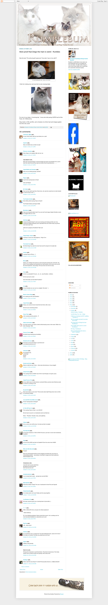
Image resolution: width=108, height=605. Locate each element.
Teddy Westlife (26, 491)
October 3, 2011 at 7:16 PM (29, 165)
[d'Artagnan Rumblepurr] (73, 143)
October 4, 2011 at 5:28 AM (29, 375)
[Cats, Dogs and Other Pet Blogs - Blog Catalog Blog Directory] (78, 360)
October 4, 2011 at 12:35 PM (29, 426)
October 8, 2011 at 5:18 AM (29, 503)
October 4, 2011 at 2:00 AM (29, 318)
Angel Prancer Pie (27, 380)
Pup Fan (25, 523)
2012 (71, 302)
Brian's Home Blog (27, 294)
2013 (71, 300)
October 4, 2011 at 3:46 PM (29, 436)
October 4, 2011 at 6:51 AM (29, 395)
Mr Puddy (25, 189)
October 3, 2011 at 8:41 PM (29, 173)
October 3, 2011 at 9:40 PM (29, 194)
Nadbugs (25, 559)
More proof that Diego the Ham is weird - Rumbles (78, 331)
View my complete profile (74, 69)
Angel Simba (26, 303)
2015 (71, 296)
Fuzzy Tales (26, 314)
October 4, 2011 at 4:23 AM (29, 358)
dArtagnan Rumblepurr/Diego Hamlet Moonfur (79, 59)
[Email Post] (51, 127)
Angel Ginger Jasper (28, 235)
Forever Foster (26, 332)
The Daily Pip (26, 430)
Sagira (24, 541)
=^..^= (24, 508)
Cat (24, 286)
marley (25, 252)
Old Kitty (25, 220)
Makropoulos (26, 482)
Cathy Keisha (26, 371)
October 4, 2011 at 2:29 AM (29, 336)
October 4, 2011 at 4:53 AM (29, 367)
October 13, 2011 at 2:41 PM (29, 527)
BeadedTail (26, 390)
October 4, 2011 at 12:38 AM (29, 256)
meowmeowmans (27, 474)
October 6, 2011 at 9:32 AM (29, 469)
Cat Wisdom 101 (27, 499)
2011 (71, 304)
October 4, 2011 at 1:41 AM (29, 290)
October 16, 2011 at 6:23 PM (29, 545)
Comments (73, 288)
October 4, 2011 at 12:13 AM (29, 247)
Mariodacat (26, 210)
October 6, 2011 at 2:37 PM (29, 478)
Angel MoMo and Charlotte (29, 169)
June (72, 340)
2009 (71, 354)
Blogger (62, 594)
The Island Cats (27, 244)
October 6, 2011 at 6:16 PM (29, 486)
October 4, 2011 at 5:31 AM (29, 385)
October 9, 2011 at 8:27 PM (29, 518)
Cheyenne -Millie (27, 134)
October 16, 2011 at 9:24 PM (29, 555)
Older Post (60, 569)
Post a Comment (25, 566)
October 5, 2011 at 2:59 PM (29, 444)
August (73, 336)
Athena (25, 422)
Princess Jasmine (27, 151)
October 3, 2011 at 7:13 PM (29, 155)
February (73, 348)
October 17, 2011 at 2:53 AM (29, 563)
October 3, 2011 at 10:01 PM (29, 215)
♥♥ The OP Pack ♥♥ (27, 408)
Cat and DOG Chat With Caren (30, 399)
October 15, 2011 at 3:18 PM (29, 537)
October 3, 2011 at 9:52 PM (29, 205)
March (72, 346)
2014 (71, 298)
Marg (24, 260)
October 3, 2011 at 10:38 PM (29, 239)
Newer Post (22, 569)
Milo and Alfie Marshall (28, 449)
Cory (24, 272)
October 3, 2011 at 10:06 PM (29, 231)
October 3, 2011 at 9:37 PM (29, 184)
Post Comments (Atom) (31, 572)
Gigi (24, 440)
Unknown (25, 350)
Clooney (25, 531)
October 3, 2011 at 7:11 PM (29, 146)
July (72, 338)
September (73, 334)
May (72, 342)
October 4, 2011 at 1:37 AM (29, 281)
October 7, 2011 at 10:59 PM (29, 495)
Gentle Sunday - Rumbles (77, 312)
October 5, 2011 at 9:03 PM (29, 458)
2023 (71, 294)
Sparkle (25, 143)
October (73, 310)
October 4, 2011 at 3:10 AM (29, 346)
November (73, 308)
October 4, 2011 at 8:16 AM (29, 403)
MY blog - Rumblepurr (76, 328)
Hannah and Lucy (27, 340)
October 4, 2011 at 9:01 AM (29, 417)
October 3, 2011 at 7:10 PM (29, 138)
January (73, 350)
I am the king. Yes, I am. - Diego (78, 314)
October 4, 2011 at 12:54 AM (29, 267)
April (72, 344)
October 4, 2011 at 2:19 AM (29, 327)
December (73, 306)
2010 (71, 352)
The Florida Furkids (27, 199)
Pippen (24, 178)
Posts (71, 285)
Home (41, 569)
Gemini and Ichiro (27, 363)
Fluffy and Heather (27, 322)
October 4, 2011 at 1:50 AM (29, 298)
